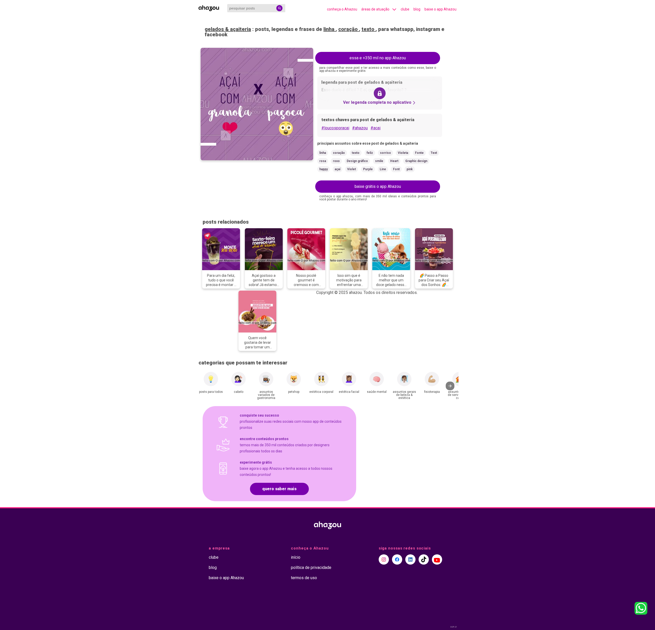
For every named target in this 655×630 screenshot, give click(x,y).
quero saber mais (279, 488)
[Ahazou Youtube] (437, 559)
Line (383, 169)
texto (369, 29)
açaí (337, 169)
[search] (279, 8)
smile (379, 161)
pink (410, 169)
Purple (368, 169)
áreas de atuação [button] (375, 9)
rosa (322, 161)
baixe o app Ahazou (440, 9)
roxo (336, 161)
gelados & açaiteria (228, 29)
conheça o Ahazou (342, 9)
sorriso (385, 153)
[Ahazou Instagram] (384, 559)
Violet (351, 169)
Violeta (403, 153)
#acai (375, 127)
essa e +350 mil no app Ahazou (378, 57)
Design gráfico (357, 161)
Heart (394, 161)
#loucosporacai (335, 127)
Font (396, 169)
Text (434, 153)
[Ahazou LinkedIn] (410, 559)
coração (348, 29)
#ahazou (360, 127)
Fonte (419, 153)
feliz (370, 153)
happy (323, 169)
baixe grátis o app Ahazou (378, 186)
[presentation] (450, 386)
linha (329, 29)
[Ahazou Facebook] (397, 559)
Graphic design (416, 161)
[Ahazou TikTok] (424, 559)
